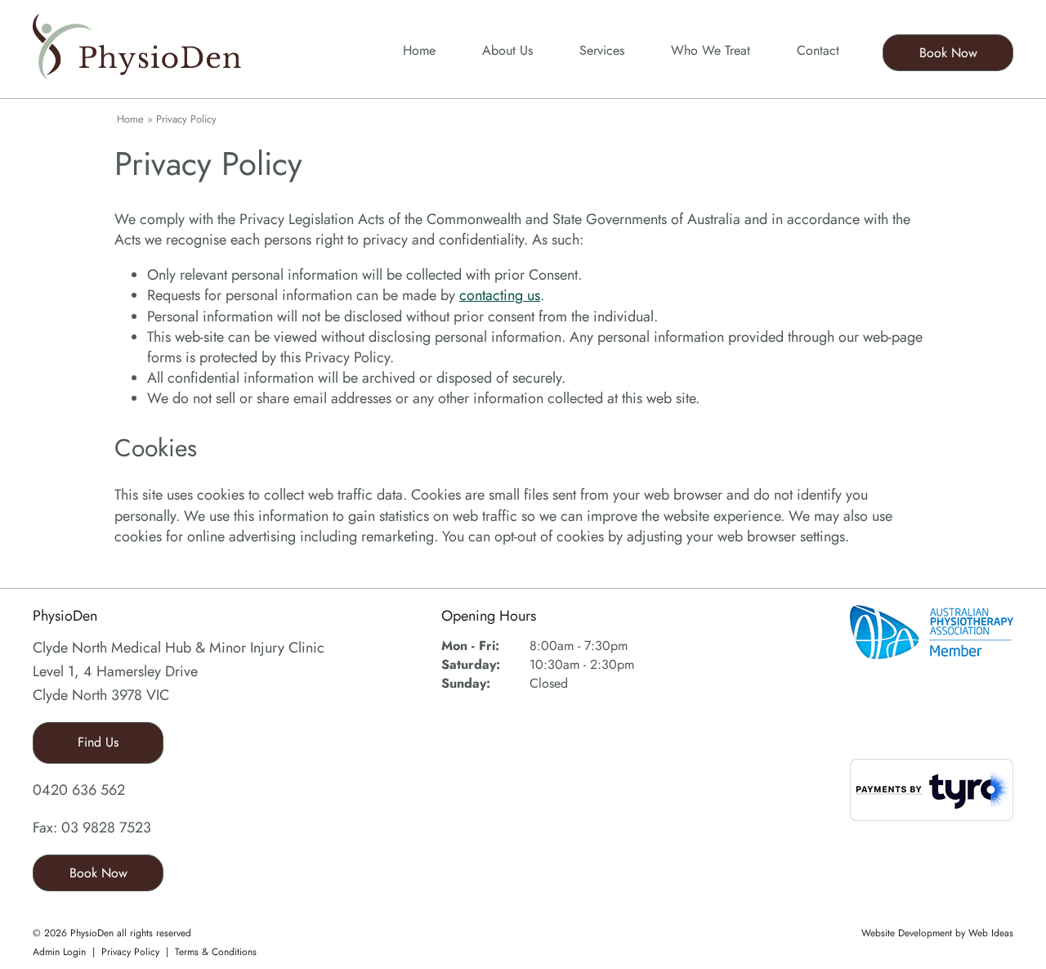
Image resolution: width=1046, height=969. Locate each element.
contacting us (499, 295)
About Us (507, 50)
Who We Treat (710, 50)
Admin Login (59, 951)
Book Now (948, 52)
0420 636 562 (79, 790)
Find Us (98, 742)
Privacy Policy (186, 119)
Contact (818, 50)
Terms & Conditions (216, 951)
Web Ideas (990, 933)
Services (601, 50)
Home (419, 50)
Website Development (906, 933)
